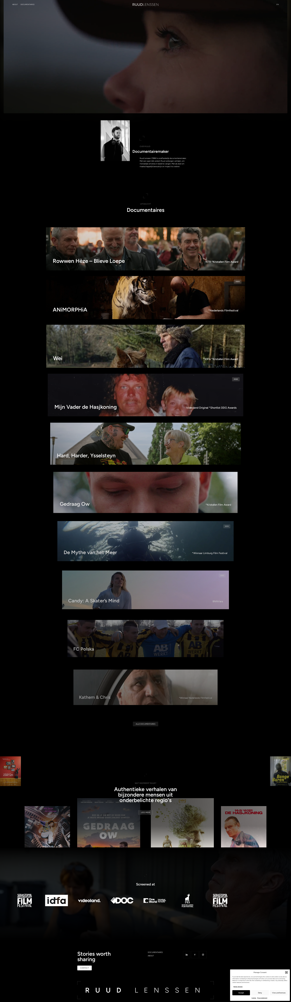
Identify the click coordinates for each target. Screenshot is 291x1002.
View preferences (279, 993)
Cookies (254, 998)
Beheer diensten (238, 986)
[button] (286, 972)
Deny (260, 993)
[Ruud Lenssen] (145, 4)
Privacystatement (262, 998)
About (15, 4)
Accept (241, 993)
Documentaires (28, 4)
